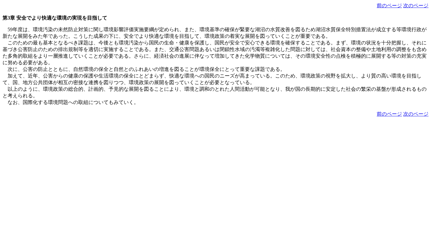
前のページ (389, 5)
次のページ (415, 5)
